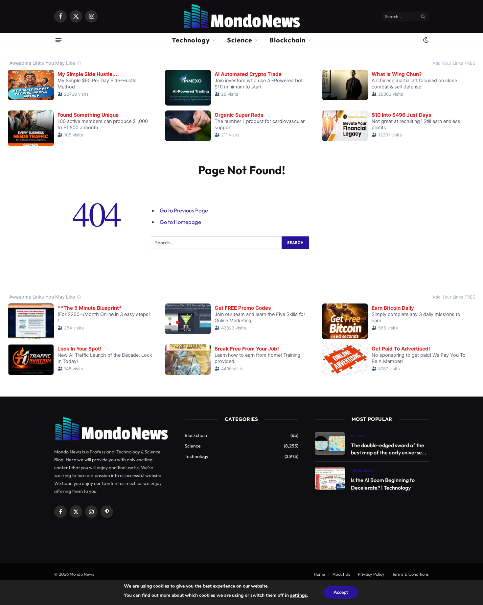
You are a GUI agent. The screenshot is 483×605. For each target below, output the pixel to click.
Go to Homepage (180, 221)
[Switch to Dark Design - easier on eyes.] (425, 40)
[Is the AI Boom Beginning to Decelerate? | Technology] (330, 478)
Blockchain (287, 40)
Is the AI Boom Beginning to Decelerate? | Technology (383, 484)
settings (298, 595)
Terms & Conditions (410, 574)
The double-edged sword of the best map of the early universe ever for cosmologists (387, 449)
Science (239, 40)
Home (319, 574)
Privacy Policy (371, 574)
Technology (191, 40)
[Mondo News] (241, 16)
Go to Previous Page (184, 210)
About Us (341, 574)
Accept (341, 592)
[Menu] (58, 40)
